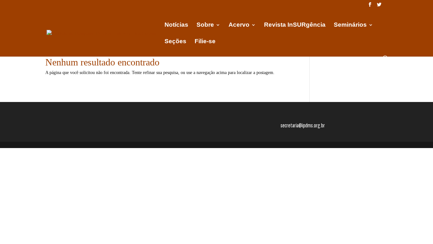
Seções (175, 41)
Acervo (239, 25)
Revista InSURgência (295, 25)
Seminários (350, 25)
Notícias (176, 25)
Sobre (205, 25)
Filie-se (205, 41)
